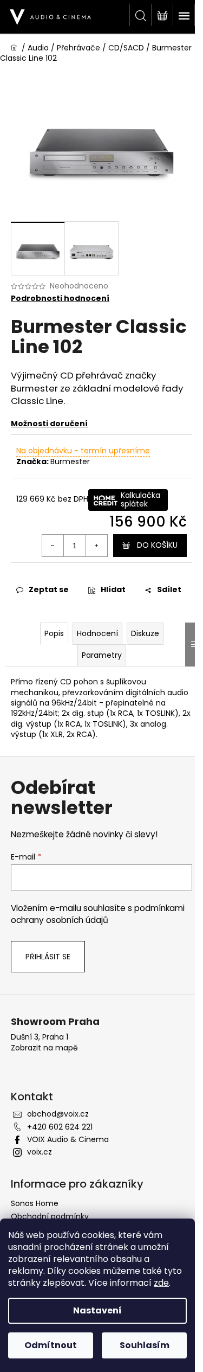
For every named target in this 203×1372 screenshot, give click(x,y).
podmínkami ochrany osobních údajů (98, 914)
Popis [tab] (54, 633)
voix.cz (39, 1151)
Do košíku (157, 545)
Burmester (70, 461)
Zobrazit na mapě (44, 1048)
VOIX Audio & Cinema (68, 1139)
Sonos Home (34, 1203)
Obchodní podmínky (50, 1216)
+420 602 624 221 (60, 1126)
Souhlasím (144, 1345)
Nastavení (97, 1310)
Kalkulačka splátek (140, 499)
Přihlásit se (47, 956)
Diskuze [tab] (145, 633)
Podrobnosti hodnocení (60, 298)
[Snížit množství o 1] (53, 545)
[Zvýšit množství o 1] (96, 545)
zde (161, 1283)
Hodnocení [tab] (97, 633)
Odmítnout (50, 1345)
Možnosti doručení (49, 423)
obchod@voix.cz (58, 1113)
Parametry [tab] (102, 655)
